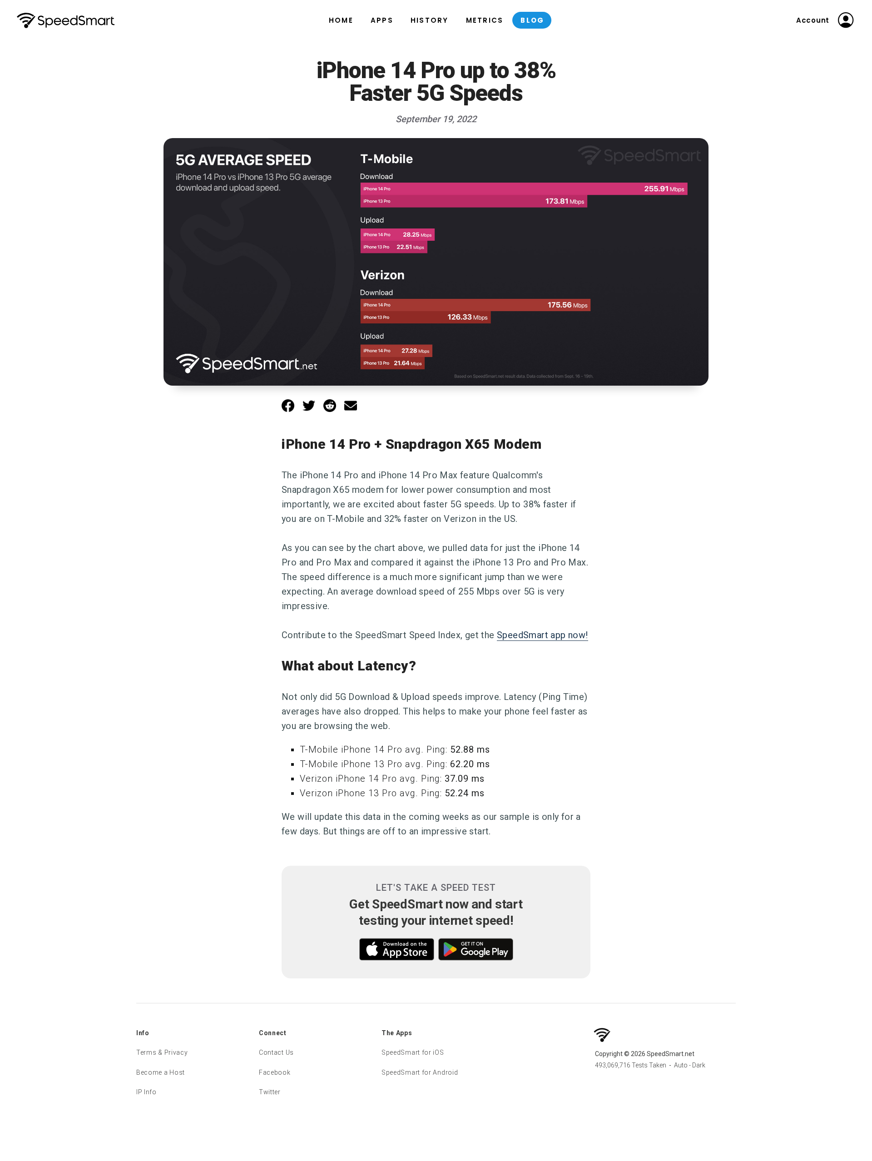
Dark (698, 1065)
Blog (532, 20)
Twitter (270, 1092)
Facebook (275, 1072)
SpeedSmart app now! (542, 635)
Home (341, 20)
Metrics (485, 20)
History (430, 20)
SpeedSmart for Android (420, 1072)
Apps (382, 20)
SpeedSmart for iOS (413, 1052)
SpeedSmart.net (65, 20)
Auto (681, 1065)
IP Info (146, 1092)
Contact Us (276, 1052)
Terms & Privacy (162, 1052)
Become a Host (160, 1072)
